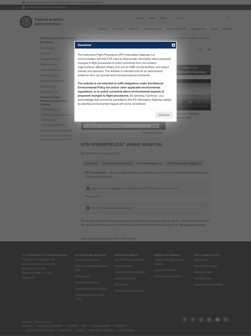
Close (173, 45)
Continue (163, 115)
